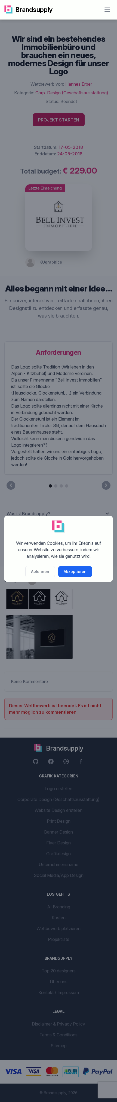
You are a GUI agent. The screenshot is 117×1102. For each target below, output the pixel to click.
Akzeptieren (75, 571)
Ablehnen (40, 571)
